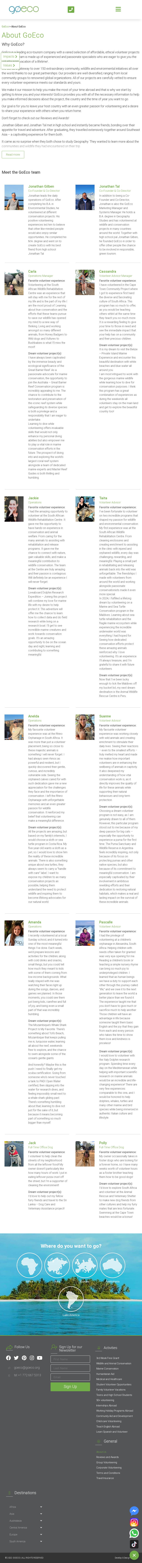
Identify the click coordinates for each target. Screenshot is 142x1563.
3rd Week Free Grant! (107, 1358)
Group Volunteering (106, 1462)
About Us (101, 1451)
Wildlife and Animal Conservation (113, 1363)
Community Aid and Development (114, 1416)
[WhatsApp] (134, 1533)
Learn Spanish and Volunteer (112, 1431)
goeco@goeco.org (27, 1367)
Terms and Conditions (108, 1473)
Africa (13, 1507)
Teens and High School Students (114, 1395)
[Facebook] (8, 1358)
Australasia (16, 1520)
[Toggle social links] (134, 1555)
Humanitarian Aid (105, 1374)
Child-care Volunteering (108, 1421)
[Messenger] (134, 1511)
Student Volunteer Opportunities (113, 1384)
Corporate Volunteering (109, 1467)
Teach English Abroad (108, 1426)
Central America (18, 1527)
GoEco (5, 26)
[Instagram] (31, 1358)
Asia (12, 1513)
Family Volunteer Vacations (111, 1389)
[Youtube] (39, 1358)
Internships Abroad (106, 1405)
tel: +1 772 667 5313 (27, 1375)
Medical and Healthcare (109, 1379)
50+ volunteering (105, 1400)
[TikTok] (134, 1544)
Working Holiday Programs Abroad (114, 1410)
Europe (13, 1534)
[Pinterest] (24, 1358)
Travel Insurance (105, 1478)
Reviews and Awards (107, 1457)
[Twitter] (16, 1358)
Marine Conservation (107, 1368)
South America (17, 1541)
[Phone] (71, 9)
